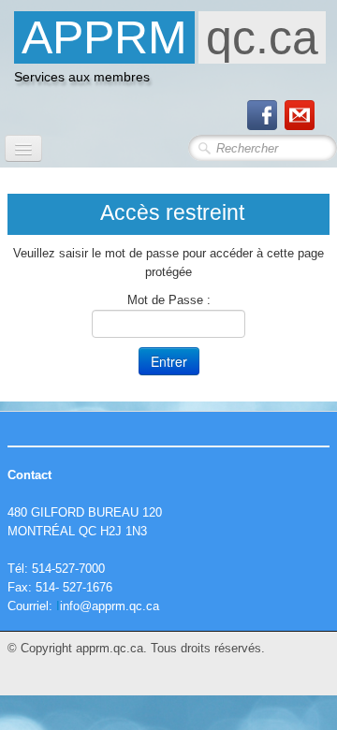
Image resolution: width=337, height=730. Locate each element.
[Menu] (23, 148)
